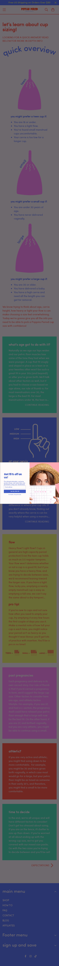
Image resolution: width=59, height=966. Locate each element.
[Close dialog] (58, 463)
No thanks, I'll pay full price (14, 494)
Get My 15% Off (14, 491)
